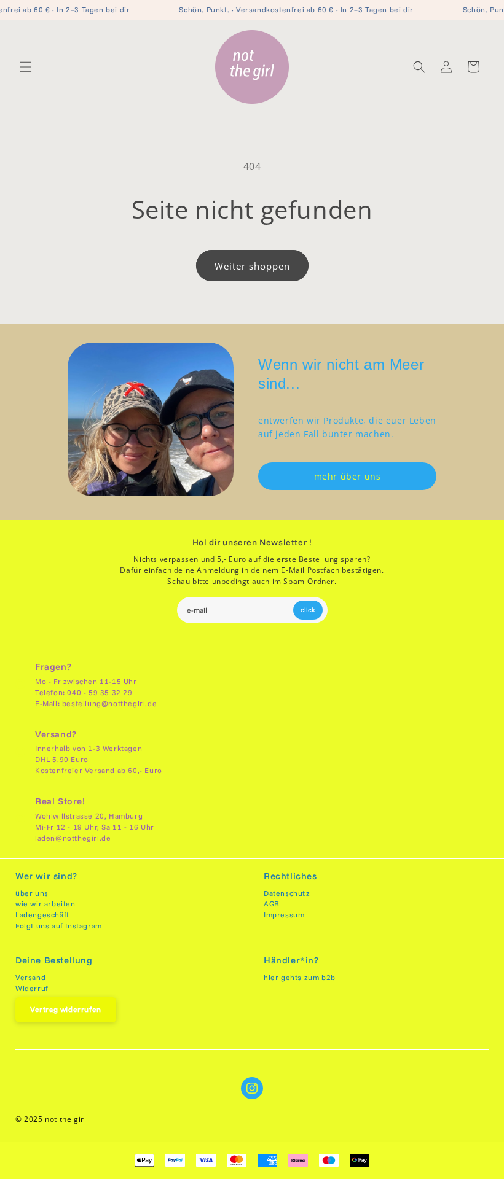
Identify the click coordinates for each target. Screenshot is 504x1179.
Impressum (284, 914)
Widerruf (32, 988)
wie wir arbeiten (45, 903)
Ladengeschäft (42, 914)
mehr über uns (347, 476)
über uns (32, 893)
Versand (30, 977)
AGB (272, 903)
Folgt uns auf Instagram (58, 925)
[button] (25, 66)
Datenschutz (287, 893)
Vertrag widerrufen (65, 1009)
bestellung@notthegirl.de (109, 703)
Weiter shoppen (252, 266)
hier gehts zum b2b (300, 977)
